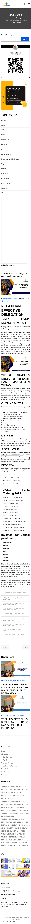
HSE (2, 149)
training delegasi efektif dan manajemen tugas (14, 593)
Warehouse (4, 193)
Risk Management (19, 681)
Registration (5, 769)
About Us (4, 754)
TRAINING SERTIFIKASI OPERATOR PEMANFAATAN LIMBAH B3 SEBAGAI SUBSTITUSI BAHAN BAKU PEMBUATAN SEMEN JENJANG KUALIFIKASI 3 (14, 792)
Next (25, 647)
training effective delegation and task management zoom (13, 624)
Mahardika (6, 301)
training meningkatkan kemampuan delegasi (13, 630)
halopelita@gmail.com (8, 894)
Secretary (4, 188)
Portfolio (6, 760)
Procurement (5, 178)
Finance (3, 135)
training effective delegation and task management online (13, 619)
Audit (3, 125)
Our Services (8, 757)
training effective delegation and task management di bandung (13, 603)
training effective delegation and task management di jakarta (13, 609)
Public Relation (6, 183)
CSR (2, 130)
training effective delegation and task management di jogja (13, 614)
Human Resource (6, 154)
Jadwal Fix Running (10, 766)
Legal (3, 164)
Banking (18, 18)
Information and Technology (10, 159)
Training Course (7, 763)
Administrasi (5, 120)
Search (25, 39)
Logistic (3, 169)
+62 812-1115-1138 (10, 891)
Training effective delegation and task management (13, 598)
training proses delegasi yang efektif (13, 634)
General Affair (5, 140)
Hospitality (4, 144)
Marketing (4, 173)
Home (11, 18)
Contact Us (5, 772)
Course (9, 681)
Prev (6, 647)
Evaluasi (4, 775)
